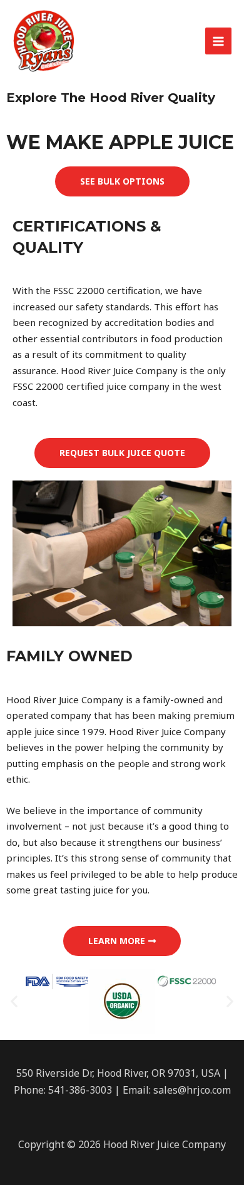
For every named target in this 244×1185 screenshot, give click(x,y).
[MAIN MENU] (218, 41)
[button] (122, 181)
